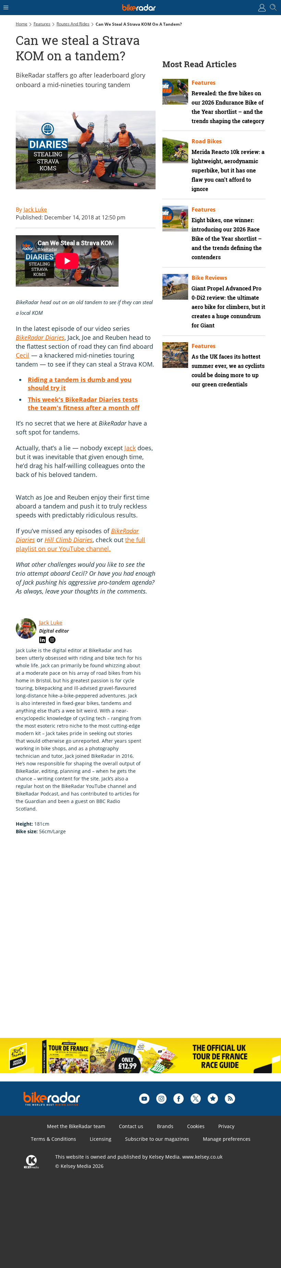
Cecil (22, 355)
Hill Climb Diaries (69, 540)
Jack (130, 448)
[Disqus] (122, 943)
